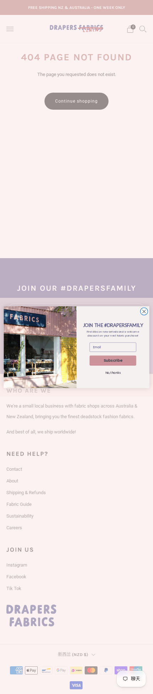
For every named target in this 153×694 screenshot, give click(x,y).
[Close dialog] (144, 311)
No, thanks (113, 373)
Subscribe (113, 360)
